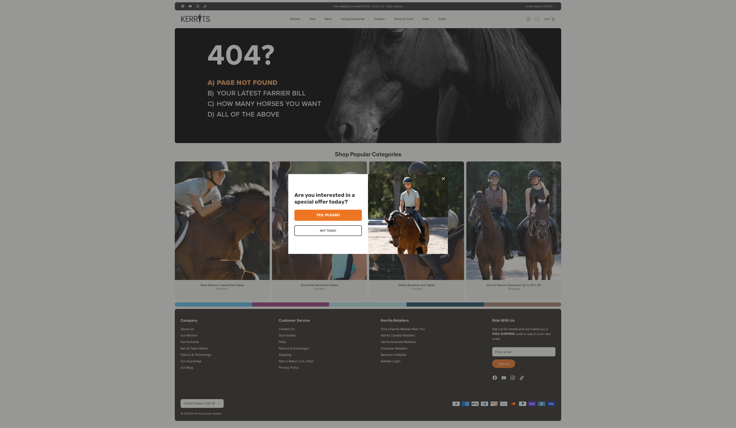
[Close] (443, 178)
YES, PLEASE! (328, 215)
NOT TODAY (328, 230)
